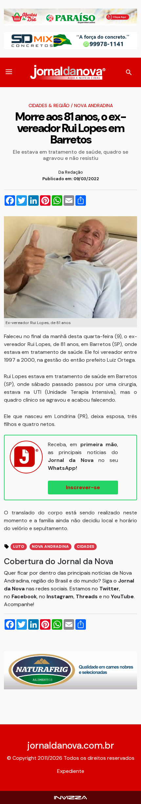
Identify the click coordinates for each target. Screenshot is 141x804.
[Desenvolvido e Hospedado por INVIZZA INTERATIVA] (70, 797)
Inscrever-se (83, 487)
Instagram (60, 596)
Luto (18, 546)
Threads (87, 596)
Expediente (70, 771)
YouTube (122, 596)
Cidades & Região (49, 105)
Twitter (109, 588)
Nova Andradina (93, 105)
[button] (9, 72)
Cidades (85, 546)
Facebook (24, 596)
